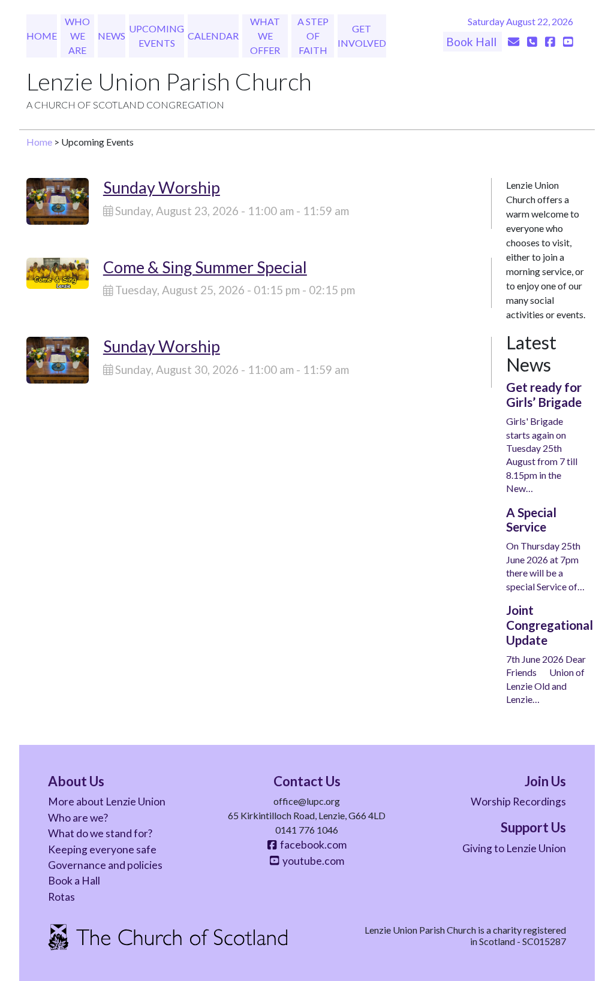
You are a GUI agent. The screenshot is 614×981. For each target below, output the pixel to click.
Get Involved (362, 36)
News (111, 35)
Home (41, 35)
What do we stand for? (100, 833)
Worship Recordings (518, 801)
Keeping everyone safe (102, 849)
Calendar (213, 35)
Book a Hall (74, 880)
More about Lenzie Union (106, 801)
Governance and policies (105, 865)
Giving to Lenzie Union (514, 848)
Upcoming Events (156, 36)
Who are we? (78, 817)
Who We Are (77, 36)
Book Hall (472, 42)
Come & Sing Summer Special (205, 267)
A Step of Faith (313, 36)
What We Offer (265, 36)
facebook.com (311, 844)
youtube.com (311, 861)
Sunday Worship (161, 187)
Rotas (61, 897)
